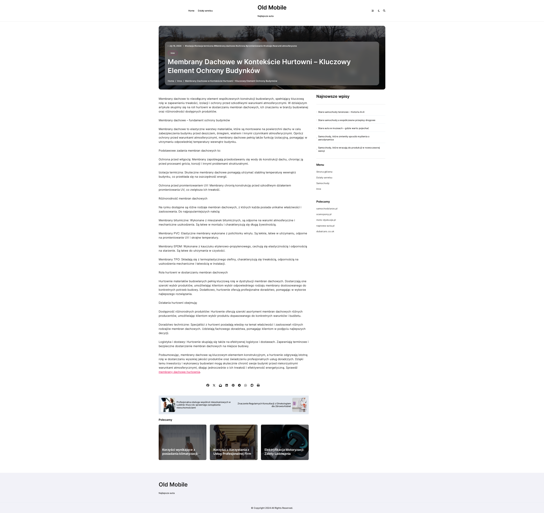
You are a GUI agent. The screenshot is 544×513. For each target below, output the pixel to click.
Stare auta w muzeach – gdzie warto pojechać (343, 128)
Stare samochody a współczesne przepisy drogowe (346, 120)
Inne (173, 53)
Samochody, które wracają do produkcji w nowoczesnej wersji (349, 149)
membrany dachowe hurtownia (179, 372)
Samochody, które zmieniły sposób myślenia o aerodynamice (344, 138)
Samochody (323, 183)
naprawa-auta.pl (325, 225)
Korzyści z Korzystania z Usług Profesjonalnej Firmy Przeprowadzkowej (233, 454)
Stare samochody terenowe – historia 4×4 (341, 112)
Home (191, 10)
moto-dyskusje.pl (326, 219)
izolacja (190, 46)
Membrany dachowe (225, 46)
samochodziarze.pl (326, 208)
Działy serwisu (205, 10)
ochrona (241, 46)
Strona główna (324, 171)
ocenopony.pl (324, 214)
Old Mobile (272, 7)
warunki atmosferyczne (285, 46)
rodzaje (268, 46)
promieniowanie (255, 46)
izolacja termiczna (204, 46)
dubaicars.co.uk (325, 231)
